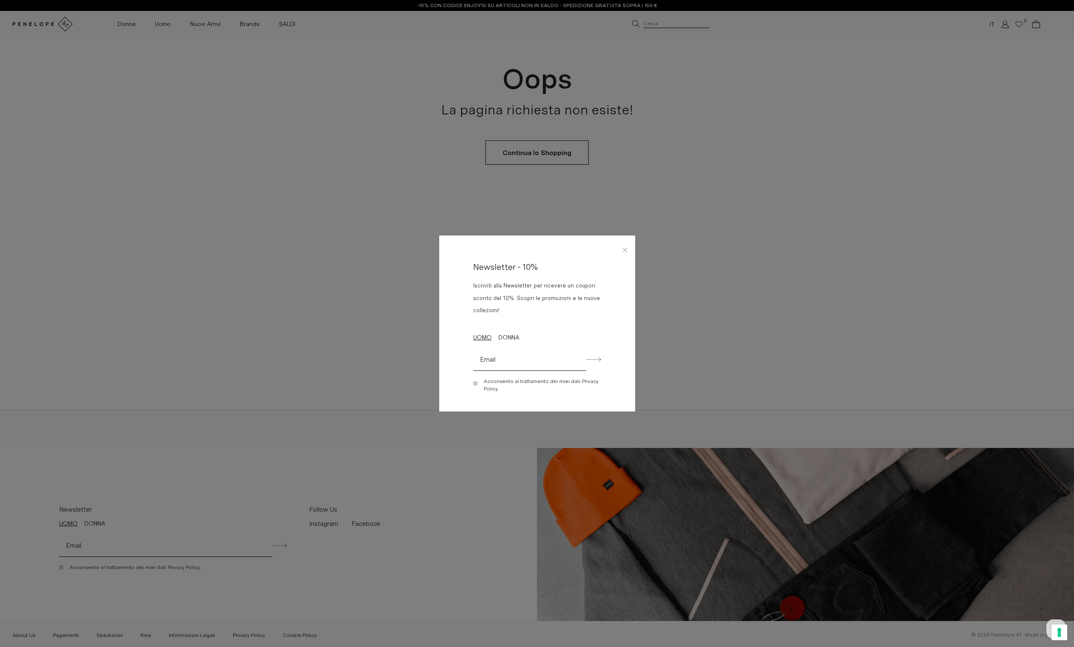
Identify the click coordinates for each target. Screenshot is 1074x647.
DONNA (508, 337)
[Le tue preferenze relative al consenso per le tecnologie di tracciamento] (1059, 632)
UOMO (482, 337)
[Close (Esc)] (625, 248)
